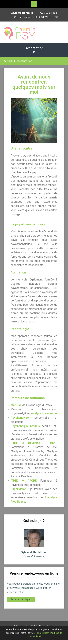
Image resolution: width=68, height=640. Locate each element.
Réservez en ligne (21, 599)
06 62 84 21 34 (50, 12)
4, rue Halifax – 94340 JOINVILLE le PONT (38, 17)
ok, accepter (43, 632)
